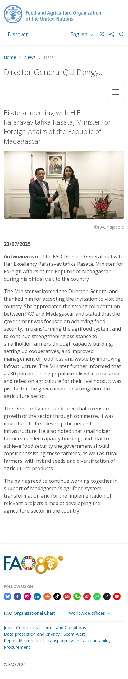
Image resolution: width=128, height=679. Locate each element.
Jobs (8, 627)
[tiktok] (57, 595)
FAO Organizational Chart (29, 613)
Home (10, 57)
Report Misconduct (23, 640)
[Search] (119, 34)
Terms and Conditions (64, 627)
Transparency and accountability (78, 640)
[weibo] (87, 595)
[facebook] (17, 595)
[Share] (109, 34)
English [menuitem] (79, 34)
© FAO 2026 (14, 664)
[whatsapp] (97, 595)
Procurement (17, 647)
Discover (18, 34)
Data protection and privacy (32, 634)
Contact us (27, 627)
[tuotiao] (67, 595)
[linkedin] (37, 595)
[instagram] (27, 595)
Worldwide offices (87, 613)
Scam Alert (74, 634)
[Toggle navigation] (115, 92)
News (30, 57)
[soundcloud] (47, 595)
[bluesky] (7, 595)
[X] (107, 595)
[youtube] (117, 595)
